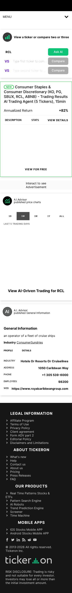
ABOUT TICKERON (31, 450)
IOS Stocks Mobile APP (26, 529)
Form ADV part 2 (22, 435)
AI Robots (17, 504)
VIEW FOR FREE (36, 169)
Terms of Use (19, 424)
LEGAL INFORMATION (31, 413)
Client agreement (22, 431)
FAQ (13, 479)
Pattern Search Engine (25, 500)
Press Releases (20, 475)
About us (16, 468)
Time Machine (20, 515)
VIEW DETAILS (58, 120)
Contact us (17, 464)
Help (13, 460)
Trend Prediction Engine (27, 508)
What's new (18, 457)
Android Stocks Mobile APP (29, 533)
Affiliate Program (22, 420)
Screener (16, 512)
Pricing (15, 472)
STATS (35, 120)
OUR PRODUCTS (31, 486)
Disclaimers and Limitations (29, 443)
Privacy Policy (20, 428)
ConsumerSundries (30, 342)
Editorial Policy (20, 439)
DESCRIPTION (13, 120)
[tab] (10, 216)
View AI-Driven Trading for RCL (36, 291)
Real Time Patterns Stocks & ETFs (28, 495)
